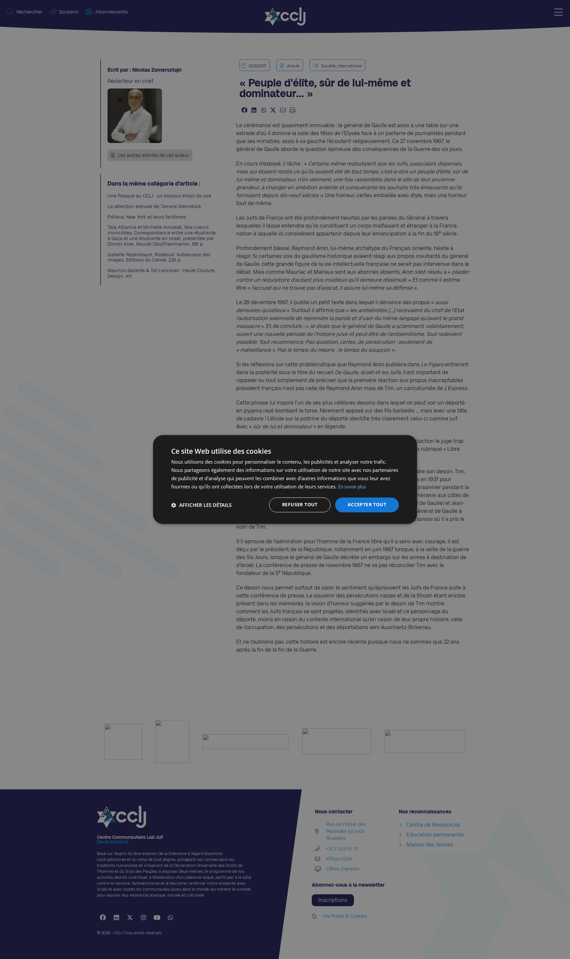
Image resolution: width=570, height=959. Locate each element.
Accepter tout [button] (367, 505)
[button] (201, 505)
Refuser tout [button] (300, 505)
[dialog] (285, 479)
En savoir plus (352, 486)
